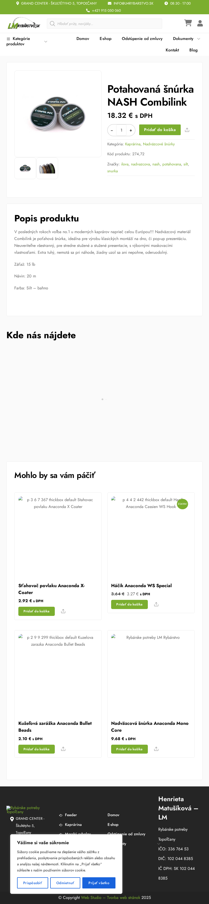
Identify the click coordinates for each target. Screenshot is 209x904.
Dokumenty (183, 38)
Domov (82, 38)
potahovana (171, 164)
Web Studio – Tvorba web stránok (110, 897)
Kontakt (172, 50)
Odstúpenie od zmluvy (142, 38)
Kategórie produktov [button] (18, 41)
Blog (193, 50)
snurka (112, 171)
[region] (66, 864)
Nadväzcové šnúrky (159, 144)
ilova (124, 164)
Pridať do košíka (160, 130)
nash (156, 164)
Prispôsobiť (32, 882)
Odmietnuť (65, 882)
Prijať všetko (98, 882)
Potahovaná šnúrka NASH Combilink (150, 95)
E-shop (105, 38)
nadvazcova (140, 164)
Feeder (70, 815)
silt (186, 164)
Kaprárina (132, 144)
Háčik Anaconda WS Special (141, 585)
